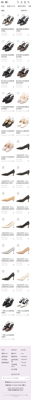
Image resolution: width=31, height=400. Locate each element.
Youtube (23, 365)
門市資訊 (4, 359)
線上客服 (14, 369)
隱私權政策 (5, 362)
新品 (2, 6)
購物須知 (14, 356)
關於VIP (13, 353)
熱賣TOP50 (11, 6)
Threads (23, 362)
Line (22, 353)
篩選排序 (24, 10)
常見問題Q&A (14, 365)
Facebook (24, 359)
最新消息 (4, 356)
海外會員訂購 (15, 360)
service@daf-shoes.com (18, 382)
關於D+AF (5, 353)
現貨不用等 (22, 6)
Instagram (24, 356)
